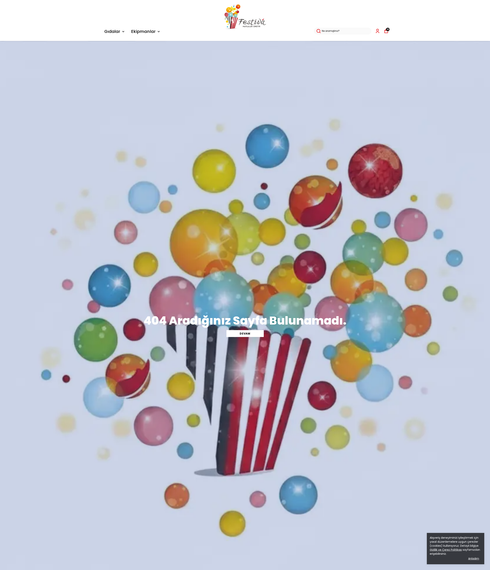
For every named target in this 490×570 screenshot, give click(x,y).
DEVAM (245, 333)
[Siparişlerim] (377, 31)
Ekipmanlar (143, 31)
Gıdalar (112, 31)
